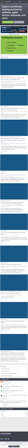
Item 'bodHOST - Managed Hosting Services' (13, 390)
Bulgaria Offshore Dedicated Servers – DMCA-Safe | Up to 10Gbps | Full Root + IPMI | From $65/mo (13, 140)
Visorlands (3, 111)
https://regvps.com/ (4, 106)
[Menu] (1, 1)
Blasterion (3, 356)
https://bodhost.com (4, 263)
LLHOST (2, 175)
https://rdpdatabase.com (5, 351)
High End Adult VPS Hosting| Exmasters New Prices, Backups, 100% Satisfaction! (13, 78)
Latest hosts (4, 57)
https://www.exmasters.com (6, 76)
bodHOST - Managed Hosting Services (11, 264)
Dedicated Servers (11, 48)
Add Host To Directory (8, 22)
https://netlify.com (4, 319)
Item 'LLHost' (6, 381)
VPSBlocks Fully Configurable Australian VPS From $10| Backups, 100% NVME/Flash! (12, 203)
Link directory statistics (7, 409)
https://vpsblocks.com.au (5, 200)
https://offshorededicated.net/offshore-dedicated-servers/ (11, 137)
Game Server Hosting (7, 375)
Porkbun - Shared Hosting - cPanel (10, 293)
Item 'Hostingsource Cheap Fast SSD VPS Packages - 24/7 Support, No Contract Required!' (15, 401)
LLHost (2, 173)
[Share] (26, 76)
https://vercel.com (4, 231)
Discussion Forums (19, 22)
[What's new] (23, 1)
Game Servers (10, 50)
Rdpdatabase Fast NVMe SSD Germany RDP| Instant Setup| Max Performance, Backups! (13, 353)
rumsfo (2, 205)
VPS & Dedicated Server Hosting (19, 81)
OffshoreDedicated (4, 143)
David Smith (3, 266)
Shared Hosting (11, 45)
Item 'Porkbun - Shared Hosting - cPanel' (12, 386)
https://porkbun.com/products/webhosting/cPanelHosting (11, 291)
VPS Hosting (21, 45)
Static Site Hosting (11, 42)
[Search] (26, 1)
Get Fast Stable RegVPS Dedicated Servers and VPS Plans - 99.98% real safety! (13, 109)
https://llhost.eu (3, 171)
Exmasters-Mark (4, 81)
